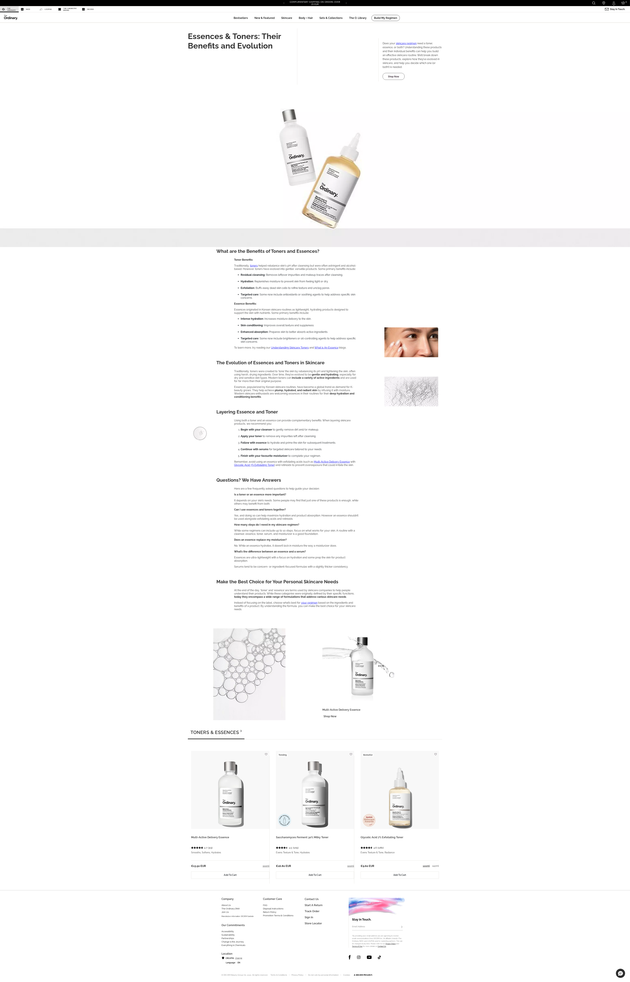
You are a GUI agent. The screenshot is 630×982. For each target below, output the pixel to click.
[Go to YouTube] (369, 957)
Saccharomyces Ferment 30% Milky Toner (302, 837)
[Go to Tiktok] (379, 957)
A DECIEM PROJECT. (363, 975)
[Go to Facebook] (350, 957)
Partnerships (227, 938)
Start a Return (314, 905)
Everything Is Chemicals (233, 945)
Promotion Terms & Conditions (278, 915)
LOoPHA (48, 9)
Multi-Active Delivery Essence (210, 837)
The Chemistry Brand (70, 9)
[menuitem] (9, 9)
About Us (226, 905)
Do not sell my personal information (323, 975)
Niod (28, 9)
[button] (264, 17)
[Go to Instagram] (358, 957)
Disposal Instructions (273, 908)
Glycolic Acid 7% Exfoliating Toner (382, 837)
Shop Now (393, 76)
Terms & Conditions (279, 975)
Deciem (90, 9)
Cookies (346, 975)
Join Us (225, 912)
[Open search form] (594, 3)
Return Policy (269, 912)
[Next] (346, 2)
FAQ (265, 905)
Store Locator (313, 923)
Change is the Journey (232, 942)
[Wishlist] (266, 753)
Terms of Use (357, 946)
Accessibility (227, 931)
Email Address (358, 926)
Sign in (309, 917)
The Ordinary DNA (230, 908)
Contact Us (382, 946)
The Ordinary (11, 9)
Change (238, 958)
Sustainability (228, 935)
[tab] (216, 733)
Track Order (312, 911)
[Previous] (283, 2)
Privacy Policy (391, 944)
